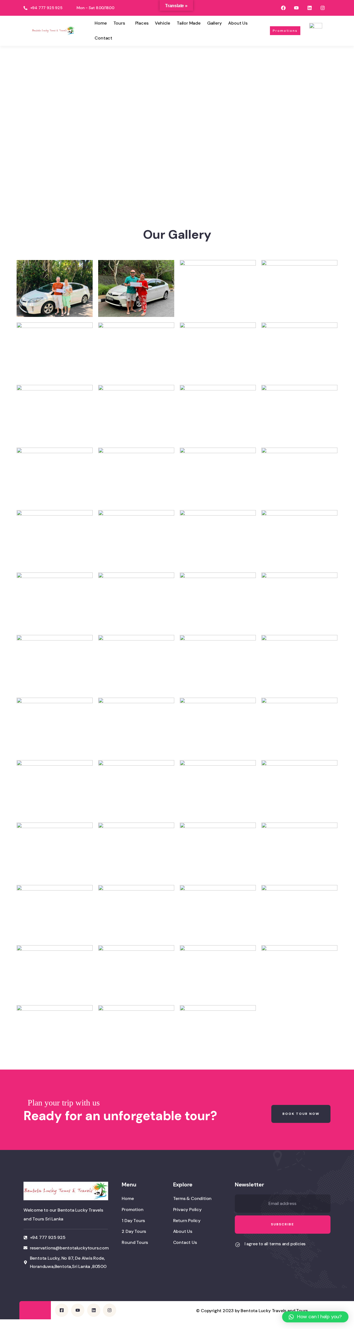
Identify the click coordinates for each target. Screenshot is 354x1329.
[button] (315, 1316)
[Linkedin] (309, 8)
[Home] (53, 30)
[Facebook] (283, 8)
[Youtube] (296, 8)
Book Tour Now (300, 1114)
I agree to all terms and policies (275, 1244)
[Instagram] (322, 8)
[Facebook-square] (61, 1310)
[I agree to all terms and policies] (237, 1244)
